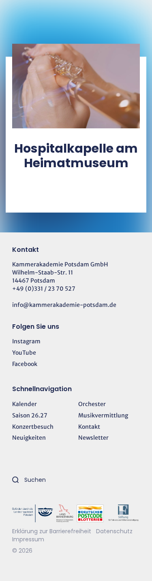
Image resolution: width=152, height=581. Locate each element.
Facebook (24, 364)
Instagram (26, 341)
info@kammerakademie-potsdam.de (64, 305)
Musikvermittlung (103, 415)
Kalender (24, 404)
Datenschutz (114, 531)
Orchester (92, 404)
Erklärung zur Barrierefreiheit (51, 531)
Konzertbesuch (33, 426)
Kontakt (89, 426)
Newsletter (93, 437)
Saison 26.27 (29, 415)
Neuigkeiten (29, 437)
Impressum (28, 539)
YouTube (24, 352)
